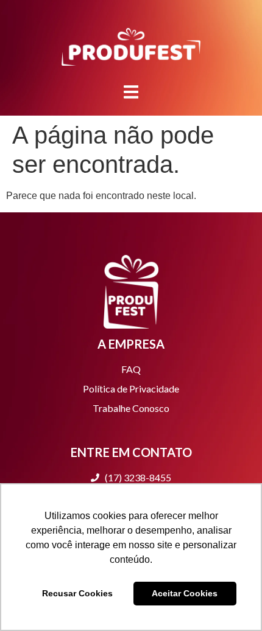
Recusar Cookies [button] (77, 593)
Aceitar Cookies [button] (185, 593)
